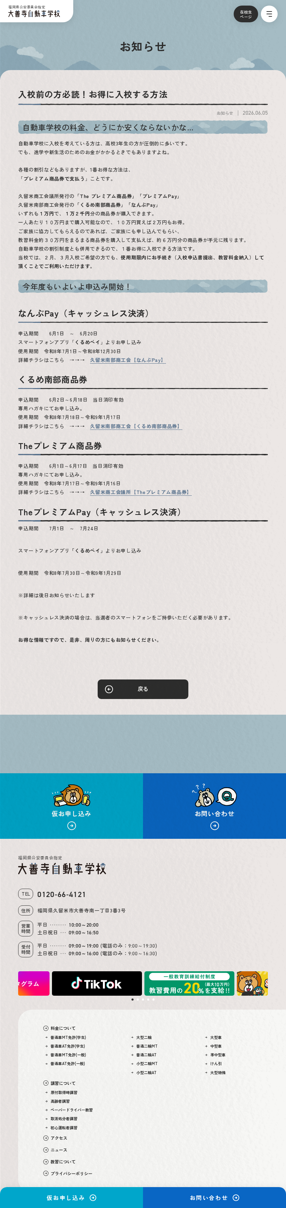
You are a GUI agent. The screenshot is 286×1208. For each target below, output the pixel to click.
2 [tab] (138, 999)
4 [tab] (148, 999)
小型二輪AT (146, 1072)
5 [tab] (153, 999)
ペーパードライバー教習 (72, 1109)
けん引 (216, 1063)
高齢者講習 (60, 1101)
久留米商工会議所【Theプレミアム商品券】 (141, 491)
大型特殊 (218, 1072)
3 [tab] (143, 999)
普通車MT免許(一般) (68, 1054)
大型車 (216, 1037)
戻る (143, 689)
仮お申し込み (66, 1197)
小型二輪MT (147, 1063)
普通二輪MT (147, 1046)
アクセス (59, 1138)
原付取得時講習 (64, 1092)
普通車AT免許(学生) (68, 1046)
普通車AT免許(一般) (68, 1063)
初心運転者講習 (64, 1127)
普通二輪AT (146, 1054)
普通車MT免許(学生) (68, 1037)
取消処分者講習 (64, 1118)
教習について (63, 1161)
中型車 (216, 1046)
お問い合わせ (209, 1197)
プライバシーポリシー (71, 1173)
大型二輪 (144, 1037)
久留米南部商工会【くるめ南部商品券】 (136, 426)
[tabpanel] (189, 983)
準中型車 (218, 1054)
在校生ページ (246, 14)
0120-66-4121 (61, 894)
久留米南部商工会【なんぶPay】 (128, 359)
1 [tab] (132, 999)
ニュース (59, 1150)
